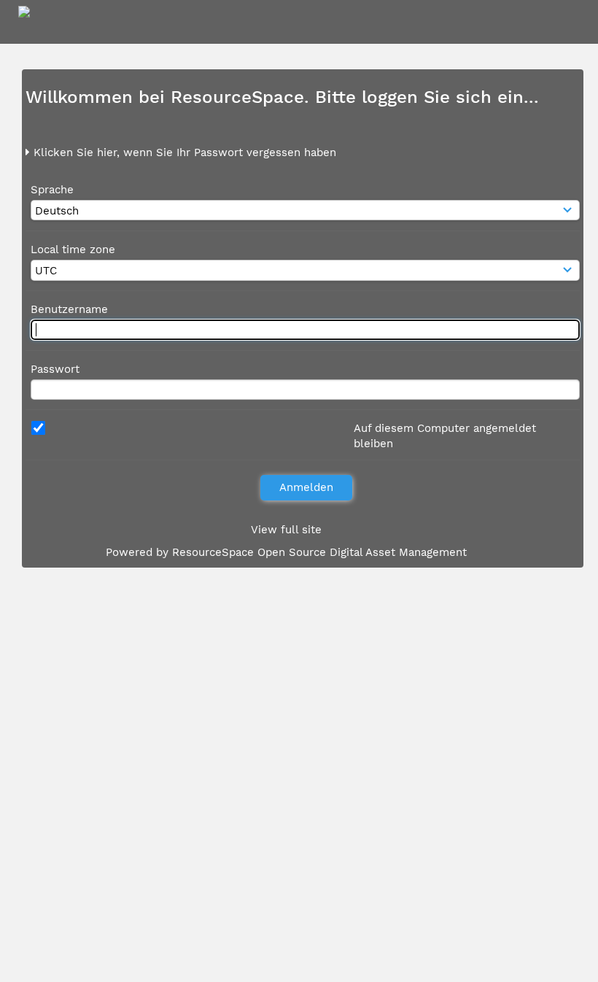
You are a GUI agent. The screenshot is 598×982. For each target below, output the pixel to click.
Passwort (55, 369)
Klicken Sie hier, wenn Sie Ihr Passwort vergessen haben (183, 152)
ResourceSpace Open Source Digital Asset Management (319, 552)
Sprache (52, 189)
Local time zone (73, 249)
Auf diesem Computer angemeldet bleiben (445, 436)
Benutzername (69, 309)
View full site (286, 529)
